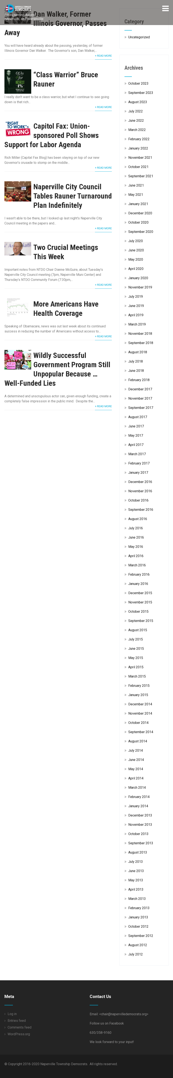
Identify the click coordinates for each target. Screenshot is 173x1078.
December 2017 (140, 389)
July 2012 (135, 954)
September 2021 (140, 176)
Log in (12, 1014)
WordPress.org (19, 1034)
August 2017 (137, 417)
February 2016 (139, 574)
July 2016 (135, 528)
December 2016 (140, 482)
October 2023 (138, 83)
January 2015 (138, 695)
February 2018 (139, 380)
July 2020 (135, 241)
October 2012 (138, 927)
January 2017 (138, 473)
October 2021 (138, 167)
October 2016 (138, 500)
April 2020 (135, 269)
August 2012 (137, 945)
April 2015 (135, 667)
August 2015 (137, 630)
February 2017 (139, 463)
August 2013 (137, 852)
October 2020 (138, 222)
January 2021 (138, 204)
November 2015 (140, 602)
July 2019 (135, 297)
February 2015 (139, 686)
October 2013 (138, 834)
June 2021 (136, 185)
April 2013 (135, 889)
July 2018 (135, 361)
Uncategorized (139, 37)
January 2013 (138, 917)
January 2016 (138, 584)
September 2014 (140, 732)
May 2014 (135, 769)
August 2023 (137, 102)
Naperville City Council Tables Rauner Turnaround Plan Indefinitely (72, 196)
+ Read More (103, 55)
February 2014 (139, 797)
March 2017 (137, 454)
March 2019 (137, 324)
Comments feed (19, 1027)
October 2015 (138, 612)
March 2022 (137, 130)
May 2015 (135, 658)
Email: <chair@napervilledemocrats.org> (119, 1014)
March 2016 (137, 565)
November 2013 (140, 825)
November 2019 (140, 287)
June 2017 (136, 426)
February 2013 (139, 908)
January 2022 (138, 148)
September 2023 (140, 93)
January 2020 (138, 278)
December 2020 (140, 213)
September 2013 (140, 843)
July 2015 (135, 639)
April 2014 (135, 778)
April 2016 (135, 556)
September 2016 (140, 510)
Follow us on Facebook (107, 1023)
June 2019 (136, 306)
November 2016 (140, 491)
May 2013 (135, 880)
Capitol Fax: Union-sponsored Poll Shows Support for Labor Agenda (51, 135)
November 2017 (140, 398)
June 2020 (136, 250)
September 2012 (140, 936)
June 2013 (136, 871)
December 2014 (140, 704)
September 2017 (140, 408)
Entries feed (17, 1021)
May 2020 (135, 259)
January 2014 (138, 806)
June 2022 (136, 121)
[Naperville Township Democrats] (27, 6)
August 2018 (137, 352)
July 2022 (135, 111)
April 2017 (135, 445)
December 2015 (140, 593)
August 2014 (137, 741)
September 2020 (140, 232)
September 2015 (140, 621)
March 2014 (137, 788)
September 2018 (140, 343)
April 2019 (135, 315)
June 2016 (136, 537)
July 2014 (135, 750)
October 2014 (138, 723)
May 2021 (135, 195)
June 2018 (136, 371)
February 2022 (139, 139)
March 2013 (137, 899)
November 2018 (140, 334)
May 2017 (135, 436)
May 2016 (135, 547)
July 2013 (135, 862)
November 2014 (140, 713)
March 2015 (137, 676)
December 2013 (140, 815)
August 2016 (137, 519)
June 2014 (136, 760)
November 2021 (140, 158)
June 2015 (136, 649)
